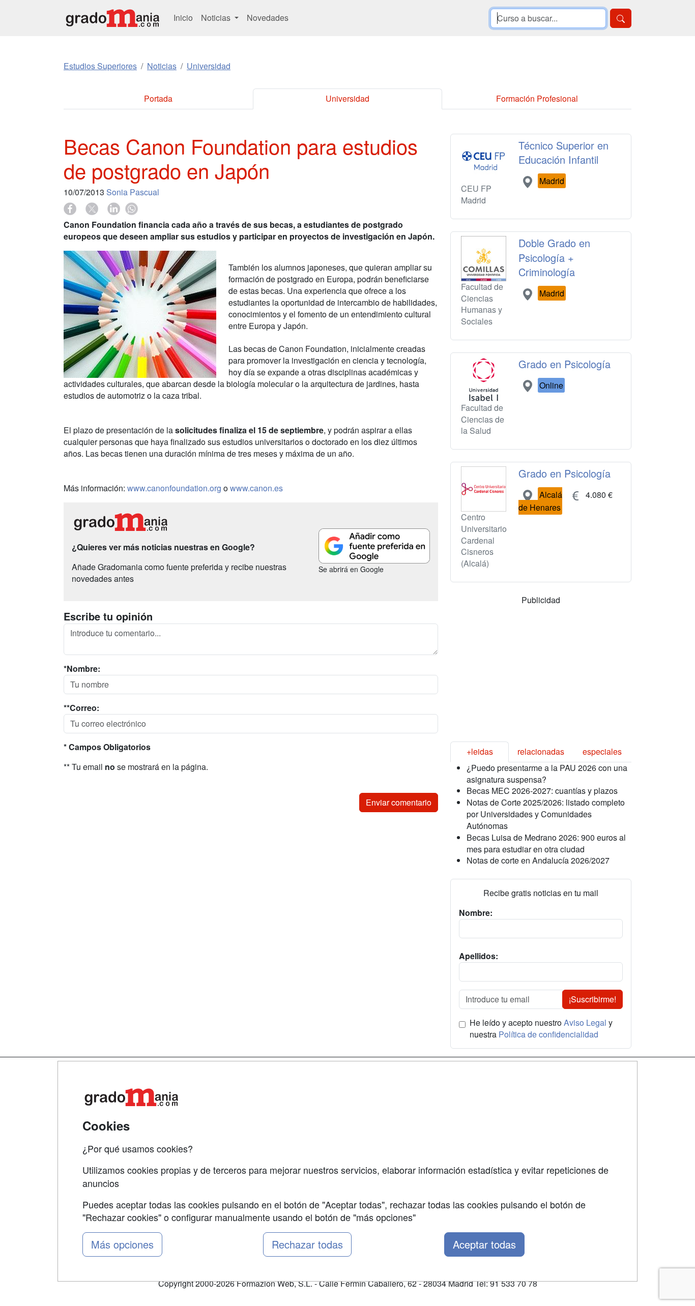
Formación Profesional (537, 98)
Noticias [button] (217, 17)
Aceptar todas (484, 1244)
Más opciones (122, 1244)
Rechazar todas (307, 1244)
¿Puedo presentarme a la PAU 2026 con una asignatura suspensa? (547, 773)
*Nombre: (82, 668)
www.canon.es (256, 488)
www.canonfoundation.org (174, 488)
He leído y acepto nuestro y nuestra (541, 1028)
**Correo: (81, 708)
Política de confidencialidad (548, 1034)
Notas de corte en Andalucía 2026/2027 (538, 860)
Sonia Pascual (132, 192)
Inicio (183, 17)
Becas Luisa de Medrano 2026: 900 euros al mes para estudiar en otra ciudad (546, 843)
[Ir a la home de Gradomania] (112, 18)
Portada (158, 98)
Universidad (347, 98)
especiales (602, 751)
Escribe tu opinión (108, 616)
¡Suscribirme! (592, 999)
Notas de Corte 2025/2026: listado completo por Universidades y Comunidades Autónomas (546, 814)
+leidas (480, 751)
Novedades (267, 17)
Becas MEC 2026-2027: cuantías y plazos (542, 790)
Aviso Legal (585, 1022)
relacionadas (540, 751)
